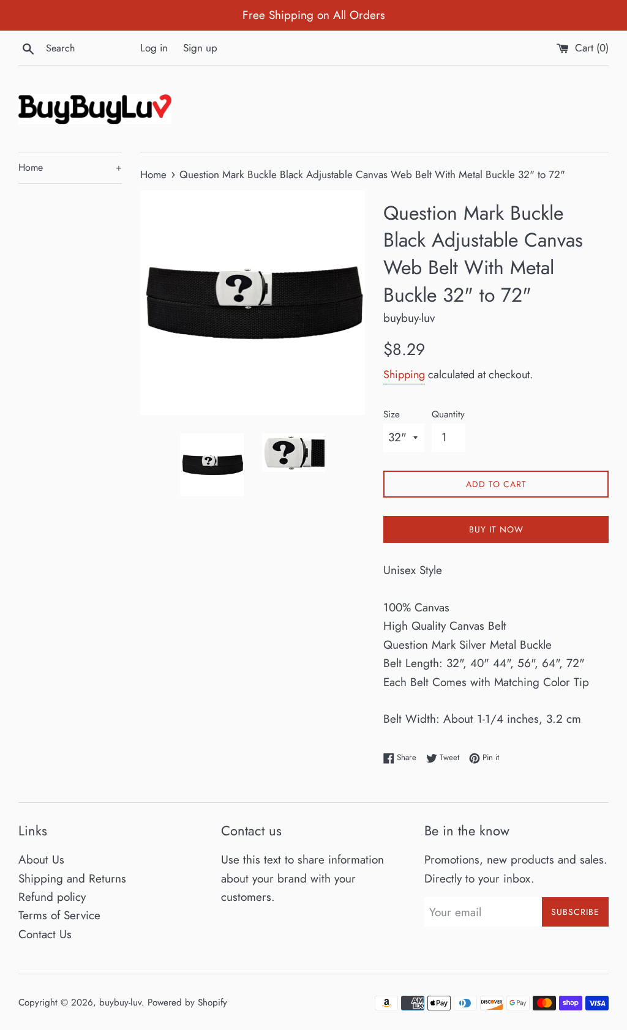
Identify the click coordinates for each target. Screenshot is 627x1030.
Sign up (200, 47)
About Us (41, 859)
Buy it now (496, 529)
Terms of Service (59, 915)
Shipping (404, 375)
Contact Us (45, 934)
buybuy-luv (120, 1002)
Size (391, 414)
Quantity (448, 414)
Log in (154, 47)
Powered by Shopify (187, 1002)
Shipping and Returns (72, 878)
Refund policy (52, 897)
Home (70, 167)
